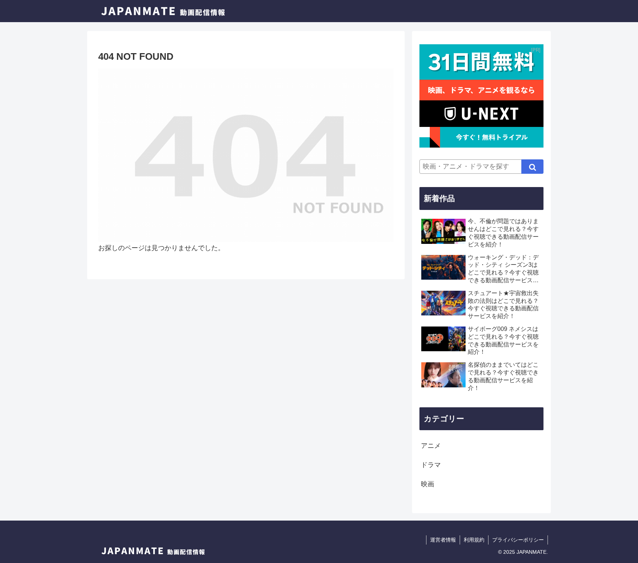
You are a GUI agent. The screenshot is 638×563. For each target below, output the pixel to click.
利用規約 (474, 540)
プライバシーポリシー (518, 540)
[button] (532, 166)
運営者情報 (443, 540)
